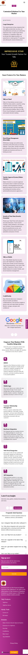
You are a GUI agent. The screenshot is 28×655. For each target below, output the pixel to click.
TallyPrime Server (7, 605)
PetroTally (5, 628)
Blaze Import (6, 634)
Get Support (14, 652)
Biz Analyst (5, 615)
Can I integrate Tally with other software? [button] (13, 523)
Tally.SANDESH (6, 636)
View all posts (17, 508)
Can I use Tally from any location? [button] (11, 535)
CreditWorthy (6, 631)
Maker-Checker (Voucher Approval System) (13, 622)
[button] (24, 2)
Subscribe (14, 574)
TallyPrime (5, 602)
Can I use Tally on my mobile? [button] (10, 553)
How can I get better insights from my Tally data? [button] (13, 547)
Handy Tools (5, 609)
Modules (4, 620)
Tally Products (5, 599)
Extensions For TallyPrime (9, 625)
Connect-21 (5, 612)
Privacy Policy (14, 643)
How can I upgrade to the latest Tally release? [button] (12, 540)
